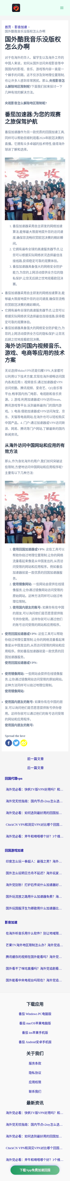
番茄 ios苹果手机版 (35, 1032)
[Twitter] (16, 742)
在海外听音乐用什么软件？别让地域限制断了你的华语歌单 (35, 933)
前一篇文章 (35, 759)
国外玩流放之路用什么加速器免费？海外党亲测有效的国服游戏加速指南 (35, 896)
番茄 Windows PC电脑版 (35, 1014)
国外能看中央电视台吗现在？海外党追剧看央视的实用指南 (35, 980)
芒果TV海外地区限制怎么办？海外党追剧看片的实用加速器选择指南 (35, 945)
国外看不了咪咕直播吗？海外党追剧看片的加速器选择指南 (35, 968)
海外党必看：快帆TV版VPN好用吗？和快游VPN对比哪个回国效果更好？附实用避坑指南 (35, 789)
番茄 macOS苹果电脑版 (35, 1023)
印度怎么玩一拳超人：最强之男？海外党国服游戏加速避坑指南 (35, 861)
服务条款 (35, 1063)
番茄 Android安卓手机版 (35, 1042)
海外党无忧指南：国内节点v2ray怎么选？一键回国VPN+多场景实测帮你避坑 (35, 801)
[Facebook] (8, 742)
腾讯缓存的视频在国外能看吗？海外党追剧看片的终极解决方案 (35, 956)
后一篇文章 (35, 768)
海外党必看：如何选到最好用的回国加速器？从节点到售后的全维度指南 (35, 813)
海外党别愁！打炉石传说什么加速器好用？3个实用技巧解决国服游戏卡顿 (35, 885)
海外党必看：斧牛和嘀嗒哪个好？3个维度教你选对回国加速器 (35, 836)
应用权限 (35, 1082)
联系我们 (35, 1091)
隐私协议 (35, 1072)
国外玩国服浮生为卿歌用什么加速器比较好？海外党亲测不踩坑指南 (35, 908)
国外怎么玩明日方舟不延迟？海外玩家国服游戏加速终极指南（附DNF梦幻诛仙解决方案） (35, 873)
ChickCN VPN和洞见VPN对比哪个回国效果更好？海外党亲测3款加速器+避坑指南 (35, 824)
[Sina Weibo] (23, 742)
